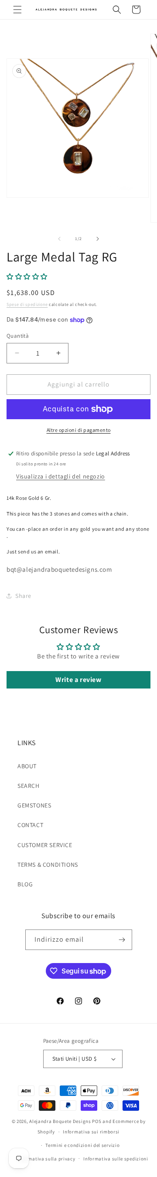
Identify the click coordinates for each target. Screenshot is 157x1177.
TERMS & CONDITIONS (47, 864)
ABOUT (27, 766)
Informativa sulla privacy (46, 1159)
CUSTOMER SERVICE (44, 845)
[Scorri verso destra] (97, 238)
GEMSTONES (34, 805)
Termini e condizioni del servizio (82, 1145)
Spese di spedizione (27, 304)
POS (96, 1121)
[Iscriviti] (122, 939)
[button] (17, 9)
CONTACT (30, 825)
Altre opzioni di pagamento (79, 430)
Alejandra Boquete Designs (60, 1121)
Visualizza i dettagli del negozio (60, 476)
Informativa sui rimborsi (91, 1132)
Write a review (78, 679)
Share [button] (23, 596)
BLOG (25, 884)
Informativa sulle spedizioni (115, 1159)
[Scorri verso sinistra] (59, 238)
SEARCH (28, 786)
